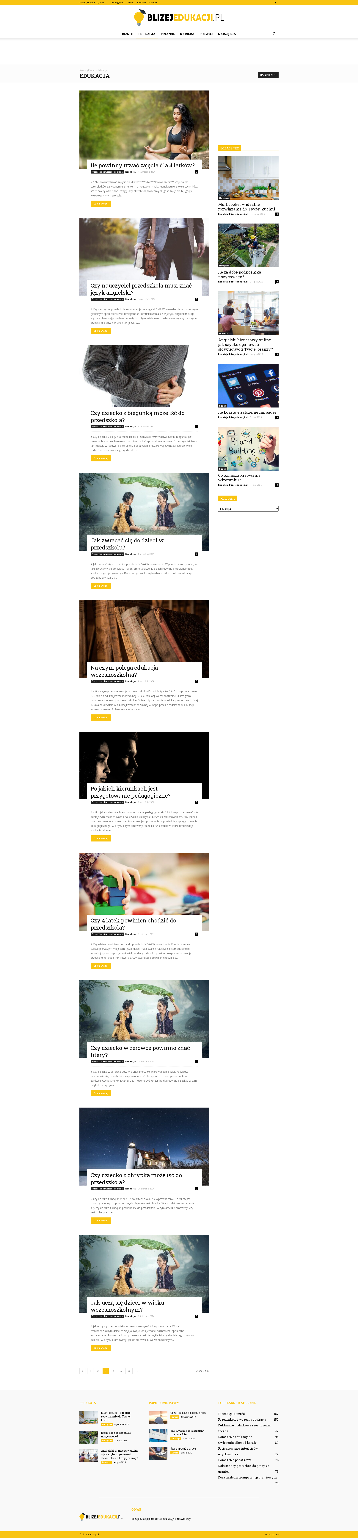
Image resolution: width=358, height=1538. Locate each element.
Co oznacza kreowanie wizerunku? (239, 478)
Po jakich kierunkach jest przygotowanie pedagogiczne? (130, 792)
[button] (274, 33)
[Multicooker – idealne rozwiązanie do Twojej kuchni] (248, 178)
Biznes (127, 34)
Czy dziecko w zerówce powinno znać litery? (140, 1051)
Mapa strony (272, 1534)
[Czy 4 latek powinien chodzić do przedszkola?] (144, 892)
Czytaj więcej (100, 203)
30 (129, 1371)
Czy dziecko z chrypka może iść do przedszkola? (136, 1178)
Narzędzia (227, 34)
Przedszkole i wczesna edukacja (107, 172)
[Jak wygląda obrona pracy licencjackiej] (158, 1435)
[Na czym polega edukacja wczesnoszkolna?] (144, 639)
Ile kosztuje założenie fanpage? (247, 412)
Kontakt (153, 2)
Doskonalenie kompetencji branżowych (247, 1477)
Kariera (187, 34)
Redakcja (130, 171)
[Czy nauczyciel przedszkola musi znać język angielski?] (144, 257)
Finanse (168, 34)
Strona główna (117, 2)
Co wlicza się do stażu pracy (188, 1412)
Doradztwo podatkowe (235, 1460)
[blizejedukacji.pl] (179, 17)
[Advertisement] (179, 51)
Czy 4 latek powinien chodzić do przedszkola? (133, 924)
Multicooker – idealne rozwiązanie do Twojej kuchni (246, 207)
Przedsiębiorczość (231, 1414)
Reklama (141, 2)
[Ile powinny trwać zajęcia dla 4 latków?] (144, 129)
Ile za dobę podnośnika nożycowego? (239, 274)
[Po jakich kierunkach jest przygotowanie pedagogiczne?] (144, 765)
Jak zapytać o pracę (183, 1448)
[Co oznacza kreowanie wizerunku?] (248, 449)
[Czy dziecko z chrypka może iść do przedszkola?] (144, 1147)
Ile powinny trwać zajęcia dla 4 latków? (143, 165)
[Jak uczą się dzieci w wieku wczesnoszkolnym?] (144, 1274)
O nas (131, 2)
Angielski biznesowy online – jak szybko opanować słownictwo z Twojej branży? (246, 344)
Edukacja (147, 34)
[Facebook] (276, 2)
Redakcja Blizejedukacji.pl (233, 214)
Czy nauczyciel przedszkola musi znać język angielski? (141, 289)
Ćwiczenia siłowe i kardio (237, 1443)
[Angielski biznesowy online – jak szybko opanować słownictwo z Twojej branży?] (248, 313)
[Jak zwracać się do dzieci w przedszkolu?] (144, 512)
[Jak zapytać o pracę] (158, 1453)
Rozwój (206, 34)
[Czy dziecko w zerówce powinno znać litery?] (144, 1019)
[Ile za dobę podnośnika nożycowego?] (248, 245)
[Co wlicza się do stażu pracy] (158, 1417)
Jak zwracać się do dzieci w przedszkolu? (127, 544)
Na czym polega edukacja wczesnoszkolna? (124, 671)
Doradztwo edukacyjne (235, 1437)
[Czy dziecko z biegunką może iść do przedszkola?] (144, 384)
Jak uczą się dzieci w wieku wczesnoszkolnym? (127, 1306)
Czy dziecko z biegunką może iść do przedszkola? (138, 416)
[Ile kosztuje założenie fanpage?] (248, 385)
